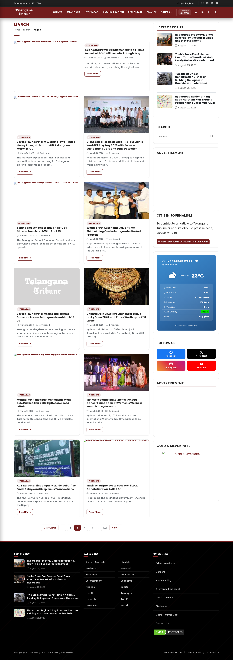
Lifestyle (125, 562)
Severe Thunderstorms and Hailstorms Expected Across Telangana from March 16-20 (46, 317)
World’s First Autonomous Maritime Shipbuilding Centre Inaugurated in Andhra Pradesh (116, 231)
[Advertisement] (186, 181)
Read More (94, 73)
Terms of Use (194, 652)
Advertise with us (165, 563)
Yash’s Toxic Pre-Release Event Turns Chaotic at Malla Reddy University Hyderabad (194, 57)
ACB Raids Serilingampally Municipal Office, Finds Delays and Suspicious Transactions (46, 487)
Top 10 (124, 599)
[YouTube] (217, 3)
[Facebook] (202, 3)
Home (58, 12)
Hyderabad (92, 12)
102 (105, 527)
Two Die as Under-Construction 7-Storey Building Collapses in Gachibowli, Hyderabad (191, 78)
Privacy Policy (163, 580)
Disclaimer (162, 606)
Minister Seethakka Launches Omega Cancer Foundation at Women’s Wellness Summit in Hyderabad (114, 403)
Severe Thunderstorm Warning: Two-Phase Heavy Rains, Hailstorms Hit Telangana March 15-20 (46, 145)
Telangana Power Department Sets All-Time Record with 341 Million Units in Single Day (114, 51)
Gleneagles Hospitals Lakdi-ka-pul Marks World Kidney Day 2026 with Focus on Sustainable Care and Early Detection (115, 145)
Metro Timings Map (167, 614)
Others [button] (165, 12)
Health (90, 593)
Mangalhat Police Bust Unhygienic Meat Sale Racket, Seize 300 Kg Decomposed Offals (44, 403)
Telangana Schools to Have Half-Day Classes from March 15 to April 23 (42, 229)
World (124, 605)
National (126, 568)
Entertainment (94, 580)
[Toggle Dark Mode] (216, 12)
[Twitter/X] (212, 3)
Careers (160, 571)
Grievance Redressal (168, 589)
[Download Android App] (203, 12)
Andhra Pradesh (113, 12)
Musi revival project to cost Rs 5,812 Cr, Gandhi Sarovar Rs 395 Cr (112, 487)
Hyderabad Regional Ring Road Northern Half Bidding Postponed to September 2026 (195, 99)
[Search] (209, 12)
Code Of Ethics (164, 597)
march (26, 29)
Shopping (126, 580)
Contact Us (162, 623)
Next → (116, 527)
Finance (151, 12)
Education (91, 574)
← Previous (49, 527)
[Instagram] (207, 3)
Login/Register (186, 3)
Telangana (74, 12)
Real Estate (135, 12)
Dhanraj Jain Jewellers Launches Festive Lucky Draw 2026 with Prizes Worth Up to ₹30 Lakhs (116, 317)
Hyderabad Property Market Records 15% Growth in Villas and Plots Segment (194, 38)
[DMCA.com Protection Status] (186, 632)
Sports (124, 587)
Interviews (92, 605)
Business (91, 568)
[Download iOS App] (196, 12)
